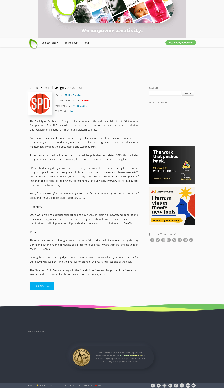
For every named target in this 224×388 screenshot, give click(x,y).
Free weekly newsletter (181, 42)
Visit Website (42, 286)
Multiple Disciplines (73, 95)
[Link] (70, 111)
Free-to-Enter (71, 42)
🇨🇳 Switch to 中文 (102, 385)
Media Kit (88, 385)
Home (30, 385)
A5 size (83, 105)
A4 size (76, 105)
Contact (43, 385)
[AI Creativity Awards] (172, 224)
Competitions (49, 42)
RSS (60, 385)
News (86, 42)
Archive (53, 385)
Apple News (70, 385)
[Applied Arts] (172, 183)
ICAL (79, 385)
